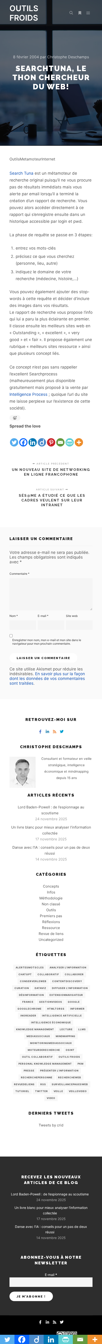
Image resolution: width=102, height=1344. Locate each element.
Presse (29, 1070)
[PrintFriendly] (69, 438)
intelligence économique (51, 1022)
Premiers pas (51, 916)
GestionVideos (50, 1001)
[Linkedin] (32, 438)
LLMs (82, 1029)
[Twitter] (14, 438)
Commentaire (19, 573)
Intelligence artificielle (62, 1015)
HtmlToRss (56, 1008)
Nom (13, 616)
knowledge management (35, 1029)
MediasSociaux (38, 1036)
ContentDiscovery (67, 981)
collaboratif (48, 974)
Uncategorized (51, 939)
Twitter (41, 1091)
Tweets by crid (51, 1125)
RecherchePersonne (36, 1077)
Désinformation (31, 994)
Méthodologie (51, 898)
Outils (51, 910)
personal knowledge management (45, 1063)
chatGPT (25, 974)
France (27, 1001)
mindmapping (65, 1036)
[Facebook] (23, 438)
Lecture (66, 1029)
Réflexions (51, 922)
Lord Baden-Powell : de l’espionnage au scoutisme (50, 1194)
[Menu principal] (88, 13)
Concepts (51, 886)
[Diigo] (42, 438)
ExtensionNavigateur (66, 994)
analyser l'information (68, 967)
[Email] (60, 438)
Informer (77, 1008)
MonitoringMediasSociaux (51, 1043)
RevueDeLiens (24, 1084)
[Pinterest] (51, 438)
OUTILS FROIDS (23, 13)
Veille (58, 1091)
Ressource (51, 927)
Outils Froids (69, 1056)
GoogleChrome (30, 1008)
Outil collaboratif (37, 1056)
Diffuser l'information (70, 988)
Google (74, 1001)
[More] (79, 438)
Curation (21, 988)
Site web (72, 616)
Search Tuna (21, 173)
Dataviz (40, 988)
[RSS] (54, 732)
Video (51, 1098)
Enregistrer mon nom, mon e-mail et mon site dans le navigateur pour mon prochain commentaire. (46, 641)
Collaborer (74, 974)
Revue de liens (51, 933)
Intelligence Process (28, 394)
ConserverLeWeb (33, 981)
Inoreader (28, 1015)
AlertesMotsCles (30, 967)
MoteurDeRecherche (44, 1049)
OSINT (70, 1049)
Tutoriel (22, 1091)
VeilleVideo (78, 1091)
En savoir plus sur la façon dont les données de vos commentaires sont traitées (47, 678)
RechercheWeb (69, 1077)
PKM (80, 1063)
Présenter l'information (59, 1070)
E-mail (43, 616)
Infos (51, 892)
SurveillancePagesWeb (70, 1084)
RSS (43, 1084)
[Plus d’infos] (79, 13)
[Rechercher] (71, 13)
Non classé (51, 904)
